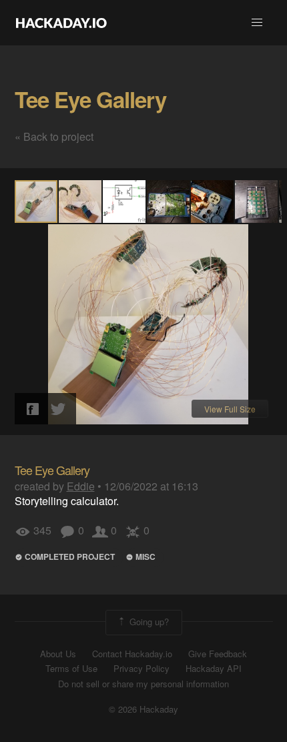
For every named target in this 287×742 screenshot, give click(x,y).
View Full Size (230, 408)
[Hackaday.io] (61, 22)
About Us (58, 654)
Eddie (81, 486)
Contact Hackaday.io (132, 654)
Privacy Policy (141, 669)
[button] (257, 22)
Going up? (148, 621)
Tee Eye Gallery (90, 99)
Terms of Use (71, 669)
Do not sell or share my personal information (143, 684)
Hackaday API (214, 669)
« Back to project (54, 136)
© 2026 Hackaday (143, 709)
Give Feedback (217, 654)
